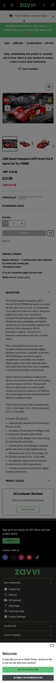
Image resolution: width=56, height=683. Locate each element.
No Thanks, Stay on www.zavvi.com (28, 678)
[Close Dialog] (52, 645)
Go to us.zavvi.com (28, 670)
